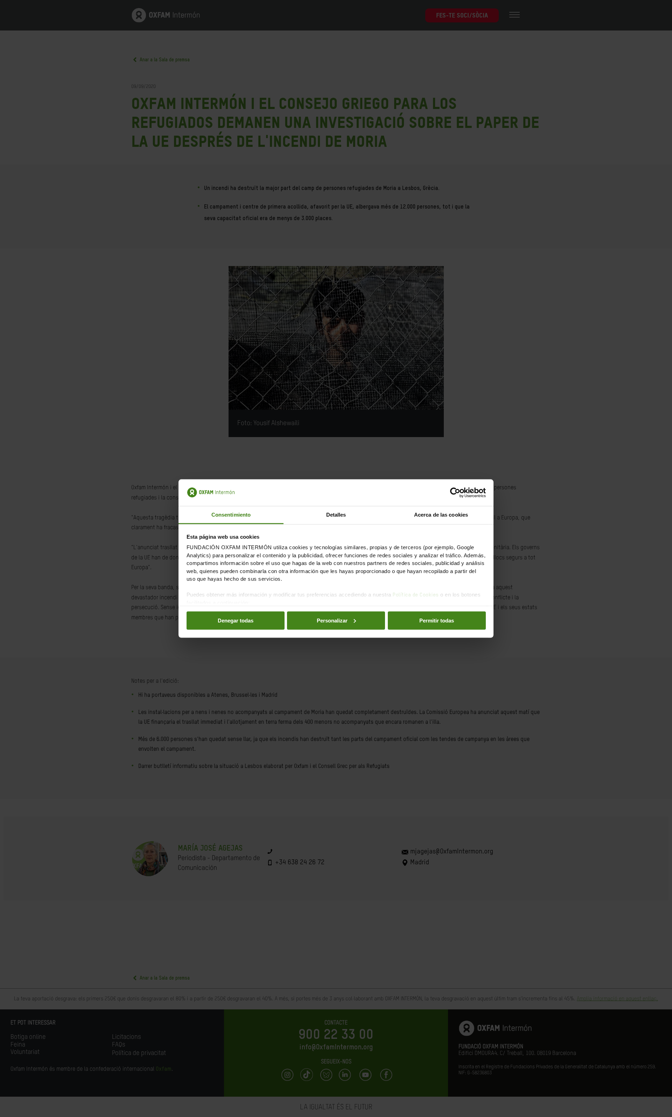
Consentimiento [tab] (231, 515)
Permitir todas (436, 620)
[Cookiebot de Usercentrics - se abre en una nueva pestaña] (455, 493)
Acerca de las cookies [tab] (441, 515)
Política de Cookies (416, 595)
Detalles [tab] (336, 515)
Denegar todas (235, 620)
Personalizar (332, 620)
